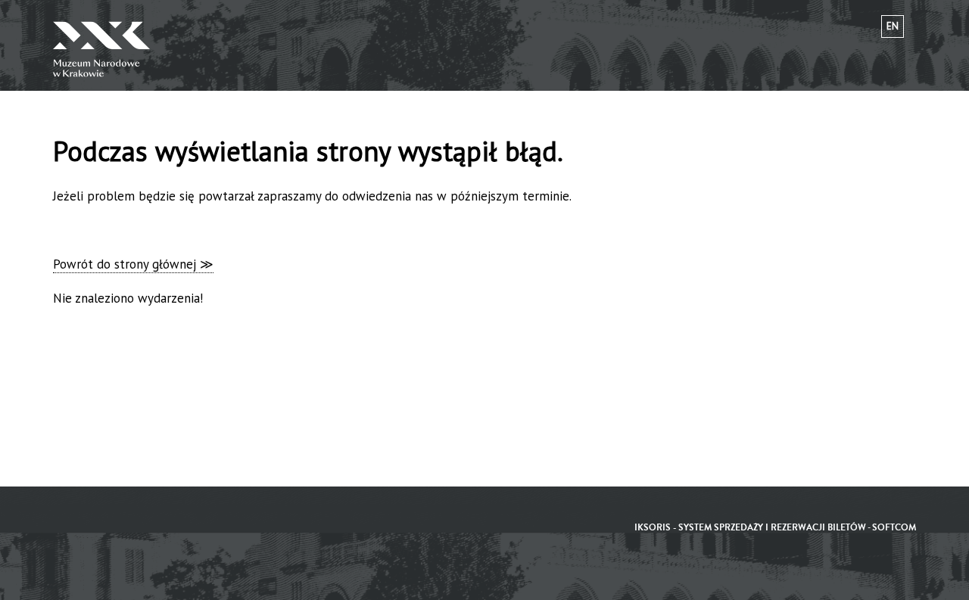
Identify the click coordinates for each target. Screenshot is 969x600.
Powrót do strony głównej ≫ (133, 264)
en (892, 26)
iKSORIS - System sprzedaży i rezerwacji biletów (750, 527)
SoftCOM (894, 527)
